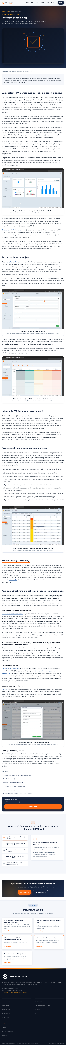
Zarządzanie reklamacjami (9, 779)
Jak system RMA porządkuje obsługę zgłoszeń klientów (17, 775)
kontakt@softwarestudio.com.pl (19, 992)
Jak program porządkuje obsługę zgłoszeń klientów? (14, 844)
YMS (32, 2)
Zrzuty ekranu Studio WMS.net (42, 1005)
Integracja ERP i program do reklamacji (13, 782)
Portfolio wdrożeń (39, 1001)
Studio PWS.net (6, 1009)
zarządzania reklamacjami (14, 262)
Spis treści (37, 1009)
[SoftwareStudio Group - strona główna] (7, 2)
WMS (27, 2)
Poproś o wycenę (41, 892)
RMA (37, 2)
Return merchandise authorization (12, 614)
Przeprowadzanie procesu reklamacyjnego (14, 786)
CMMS (42, 2)
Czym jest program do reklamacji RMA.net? (14, 837)
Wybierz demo (33, 806)
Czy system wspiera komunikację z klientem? (14, 850)
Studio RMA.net (6, 1013)
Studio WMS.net (6, 1001)
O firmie (4, 1027)
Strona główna (5, 11)
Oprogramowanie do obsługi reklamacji (14, 230)
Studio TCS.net (6, 1017)
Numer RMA (5, 689)
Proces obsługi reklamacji (9, 790)
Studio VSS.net (5, 1005)
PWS (48, 2)
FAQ (36, 1013)
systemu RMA (13, 580)
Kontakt (53, 2)
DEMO (60, 2)
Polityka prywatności (7, 1031)
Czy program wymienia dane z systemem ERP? (13, 857)
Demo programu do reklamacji (11, 668)
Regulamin (4, 1035)
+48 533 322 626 (6, 992)
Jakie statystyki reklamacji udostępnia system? (12, 863)
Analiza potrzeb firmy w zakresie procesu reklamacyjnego (17, 793)
